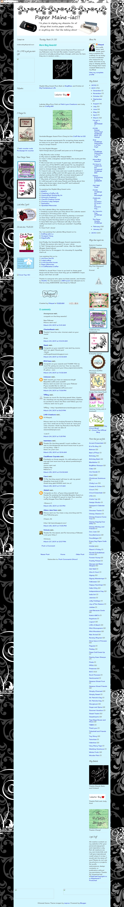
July (95, 106)
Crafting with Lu (47, 234)
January (96, 229)
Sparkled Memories (49, 205)
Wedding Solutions (96, 749)
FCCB (91, 546)
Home (62, 554)
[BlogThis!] (72, 303)
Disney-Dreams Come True (97, 518)
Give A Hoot (94, 572)
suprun (67, 903)
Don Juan (93, 532)
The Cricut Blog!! (98, 427)
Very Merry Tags (95, 746)
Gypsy (91, 575)
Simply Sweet (94, 694)
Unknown (47, 377)
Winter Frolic (94, 752)
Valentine (92, 743)
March (96, 118)
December (97, 91)
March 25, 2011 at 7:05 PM (55, 526)
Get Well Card (96, 186)
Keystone (93, 618)
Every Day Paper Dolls (97, 541)
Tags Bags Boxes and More (97, 721)
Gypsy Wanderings (96, 578)
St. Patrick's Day (95, 698)
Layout (92, 622)
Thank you (93, 728)
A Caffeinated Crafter (50, 266)
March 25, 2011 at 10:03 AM (56, 472)
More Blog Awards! (97, 160)
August (96, 104)
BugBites (68, 86)
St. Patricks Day (95, 701)
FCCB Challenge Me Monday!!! (97, 192)
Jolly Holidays (94, 601)
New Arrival (93, 634)
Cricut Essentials (95, 493)
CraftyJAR (49, 106)
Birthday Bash (94, 459)
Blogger (83, 903)
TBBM (91, 725)
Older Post (80, 554)
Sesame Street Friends (98, 686)
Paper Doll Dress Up (97, 652)
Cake (91, 469)
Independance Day (96, 591)
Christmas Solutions (97, 478)
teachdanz (48, 441)
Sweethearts (94, 717)
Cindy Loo (93, 483)
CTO (91, 496)
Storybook (93, 704)
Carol (46, 476)
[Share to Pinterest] (77, 303)
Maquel (101, 45)
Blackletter (93, 462)
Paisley (92, 649)
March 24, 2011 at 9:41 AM (55, 325)
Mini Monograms (96, 628)
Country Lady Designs (50, 201)
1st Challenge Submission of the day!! (98, 153)
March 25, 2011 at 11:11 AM (54, 486)
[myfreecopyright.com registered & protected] (98, 880)
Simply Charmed (95, 691)
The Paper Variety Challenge (97, 221)
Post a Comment (48, 546)
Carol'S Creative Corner (50, 199)
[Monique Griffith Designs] (98, 390)
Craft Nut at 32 (79, 136)
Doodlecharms (94, 535)
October (96, 96)
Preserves (92, 668)
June (95, 109)
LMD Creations (50, 415)
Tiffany (46, 395)
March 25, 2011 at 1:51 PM (54, 506)
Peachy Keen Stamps (97, 657)
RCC (91, 672)
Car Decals (93, 472)
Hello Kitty (93, 588)
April (95, 115)
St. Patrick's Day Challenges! (97, 214)
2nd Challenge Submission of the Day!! (98, 143)
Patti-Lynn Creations (69, 104)
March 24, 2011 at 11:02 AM (55, 373)
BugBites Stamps (96, 465)
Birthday (92, 456)
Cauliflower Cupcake (52, 456)
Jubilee (92, 607)
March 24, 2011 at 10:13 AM (55, 357)
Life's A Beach (94, 625)
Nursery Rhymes (95, 638)
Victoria (47, 530)
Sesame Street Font (97, 681)
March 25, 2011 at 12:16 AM (55, 452)
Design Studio (94, 502)
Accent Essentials (96, 443)
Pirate (91, 662)
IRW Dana (47, 361)
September (97, 99)
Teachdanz (45, 203)
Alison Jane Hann (50, 510)
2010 (94, 233)
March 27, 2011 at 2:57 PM (55, 541)
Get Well (92, 569)
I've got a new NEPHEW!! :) (97, 122)
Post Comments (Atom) (68, 559)
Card (91, 475)
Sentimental (94, 678)
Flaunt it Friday (95, 549)
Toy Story (93, 736)
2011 (93, 88)
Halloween (93, 582)
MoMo (44, 281)
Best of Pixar (94, 453)
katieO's (44, 191)
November (97, 93)
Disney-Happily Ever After (97, 522)
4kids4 (46, 490)
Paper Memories (47, 264)
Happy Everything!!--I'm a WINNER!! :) (98, 179)
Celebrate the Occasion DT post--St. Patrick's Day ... (97, 203)
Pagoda (92, 646)
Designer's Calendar (97, 505)
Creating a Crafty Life (49, 193)
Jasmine (92, 598)
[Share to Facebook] (76, 303)
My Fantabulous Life (47, 88)
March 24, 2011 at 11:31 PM (55, 436)
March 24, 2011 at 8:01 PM (55, 410)
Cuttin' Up (93, 499)
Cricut (91, 489)
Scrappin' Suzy (47, 236)
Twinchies (92, 739)
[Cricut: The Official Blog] (98, 432)
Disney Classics (95, 514)
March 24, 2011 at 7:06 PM (55, 390)
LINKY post (65, 281)
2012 (94, 85)
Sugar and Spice (95, 707)
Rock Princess (94, 675)
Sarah (46, 345)
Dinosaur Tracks (95, 510)
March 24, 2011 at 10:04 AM (56, 341)
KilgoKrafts (45, 238)
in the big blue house (49, 262)
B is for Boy (93, 446)
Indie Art (92, 594)
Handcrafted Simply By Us (51, 195)
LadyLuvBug (46, 260)
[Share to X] (74, 303)
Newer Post (45, 554)
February (96, 226)
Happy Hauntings (96, 585)
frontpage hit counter (25, 151)
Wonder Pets (94, 755)
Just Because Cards (97, 610)
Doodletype (93, 538)
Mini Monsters (95, 631)
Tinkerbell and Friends (97, 731)
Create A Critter (95, 486)
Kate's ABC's (94, 615)
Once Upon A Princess (98, 641)
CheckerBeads (49, 329)
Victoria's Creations (48, 197)
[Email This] (70, 303)
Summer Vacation (96, 710)
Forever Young (94, 557)
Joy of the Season (96, 604)
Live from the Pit (47, 258)
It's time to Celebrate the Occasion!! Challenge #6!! (97, 168)
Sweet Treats (94, 713)
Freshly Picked (94, 561)
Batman (92, 449)
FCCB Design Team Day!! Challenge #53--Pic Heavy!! (98, 132)
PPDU (91, 665)
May (95, 112)
